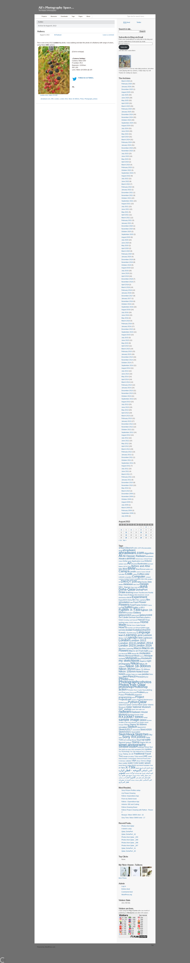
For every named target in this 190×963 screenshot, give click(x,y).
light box (138, 637)
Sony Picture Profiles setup (130, 790)
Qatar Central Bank (134, 705)
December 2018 (127, 279)
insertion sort (131, 627)
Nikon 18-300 (53, 95)
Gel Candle (123, 617)
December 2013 (127, 390)
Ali (120, 556)
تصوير (122, 772)
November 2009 (127, 496)
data (150, 582)
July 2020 (124, 240)
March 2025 (125, 106)
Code (128, 574)
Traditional (139, 753)
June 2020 (125, 243)
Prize (131, 692)
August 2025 (125, 92)
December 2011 (127, 457)
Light (130, 637)
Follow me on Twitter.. (86, 78)
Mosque (148, 655)
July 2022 (124, 178)
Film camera (141, 600)
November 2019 (127, 262)
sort (124, 740)
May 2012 (124, 443)
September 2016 (127, 307)
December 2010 (127, 482)
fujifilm (129, 607)
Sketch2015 (141, 727)
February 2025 (126, 109)
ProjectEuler (125, 699)
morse (142, 656)
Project (139, 697)
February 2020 (126, 254)
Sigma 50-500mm (138, 724)
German (131, 617)
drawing (129, 592)
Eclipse (131, 595)
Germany (140, 617)
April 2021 (125, 215)
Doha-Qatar (127, 589)
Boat (138, 569)
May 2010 (124, 488)
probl (134, 692)
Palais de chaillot (136, 674)
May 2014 (124, 377)
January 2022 (126, 190)
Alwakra (122, 558)
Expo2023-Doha (125, 600)
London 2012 (44, 95)
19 (126, 535)
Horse (129, 625)
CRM (142, 579)
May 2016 (124, 318)
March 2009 (125, 508)
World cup (135, 765)
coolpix (126, 579)
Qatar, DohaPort (127, 831)
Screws (149, 720)
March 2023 (125, 165)
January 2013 (126, 421)
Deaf (137, 584)
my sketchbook (129, 660)
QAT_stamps (125, 709)
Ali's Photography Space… (56, 7)
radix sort (142, 709)
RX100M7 (126, 717)
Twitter (139, 22)
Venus (138, 761)
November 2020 (127, 229)
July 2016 (124, 312)
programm (138, 695)
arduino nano (123, 564)
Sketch (132, 726)
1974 (140, 548)
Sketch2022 (135, 732)
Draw (122, 592)
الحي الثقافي (146, 771)
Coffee (140, 574)
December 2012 (127, 424)
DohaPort (141, 589)
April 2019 (125, 276)
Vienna (143, 761)
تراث (132, 773)
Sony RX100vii (133, 737)
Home (37, 16)
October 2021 (126, 198)
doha (143, 587)
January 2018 (126, 293)
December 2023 (127, 148)
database (128, 584)
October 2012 (126, 429)
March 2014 (125, 382)
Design (144, 584)
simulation (123, 727)
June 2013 (125, 407)
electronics (122, 597)
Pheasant (140, 676)
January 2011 (126, 480)
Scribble (121, 722)
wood (120, 765)
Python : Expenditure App (130, 802)
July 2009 (124, 505)
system (148, 749)
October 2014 (126, 363)
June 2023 (125, 156)
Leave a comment (108, 35)
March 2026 (125, 81)
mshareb (122, 658)
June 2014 (125, 374)
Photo (82, 99)
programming (125, 697)
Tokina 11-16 (128, 754)
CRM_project (148, 579)
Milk (129, 653)
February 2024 (126, 142)
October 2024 (126, 120)
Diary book (134, 587)
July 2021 (124, 206)
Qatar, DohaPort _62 (128, 834)
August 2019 (125, 268)
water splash (145, 763)
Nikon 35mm (127, 669)
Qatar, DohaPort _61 (128, 848)
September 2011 (127, 463)
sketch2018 (136, 730)
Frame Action (141, 605)
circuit (148, 572)
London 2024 (143, 645)
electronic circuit (143, 595)
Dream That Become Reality (143, 593)
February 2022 (126, 187)
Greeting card (128, 620)
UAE (145, 756)
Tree (121, 756)
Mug (139, 658)
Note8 (145, 672)
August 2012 (125, 435)
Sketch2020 (146, 729)
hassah (135, 620)
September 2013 (127, 399)
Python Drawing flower (129, 807)
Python (133, 702)
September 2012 (127, 432)
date (134, 584)
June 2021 (125, 209)
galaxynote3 (125, 615)
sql (142, 739)
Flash (135, 602)
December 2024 (127, 114)
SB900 (142, 720)
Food (132, 605)
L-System (129, 633)
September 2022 (127, 173)
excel (129, 597)
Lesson (147, 635)
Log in (123, 886)
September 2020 (127, 234)
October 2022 (126, 170)
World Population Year (146, 765)
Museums (54, 16)
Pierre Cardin (138, 690)
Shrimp (126, 725)
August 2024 (125, 126)
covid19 (137, 579)
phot (146, 677)
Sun (151, 747)
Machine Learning (126, 648)
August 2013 (125, 402)
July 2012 (124, 438)
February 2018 (126, 290)
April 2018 (125, 285)
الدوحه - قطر (133, 770)
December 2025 (127, 89)
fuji (122, 607)
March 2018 (125, 287)
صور (127, 775)
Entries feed (125, 889)
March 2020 (125, 251)
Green (121, 620)
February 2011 (126, 477)
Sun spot (122, 749)
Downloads (64, 16)
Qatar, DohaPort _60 (128, 851)
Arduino (148, 561)
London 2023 (127, 645)
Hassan (141, 619)
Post (123, 692)
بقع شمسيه (138, 773)
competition (128, 577)
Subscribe (124, 47)
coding (135, 574)
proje (133, 697)
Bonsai (142, 569)
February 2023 (126, 167)
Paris (151, 674)
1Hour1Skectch (126, 548)
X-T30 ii (122, 768)
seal (129, 722)
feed (126, 22)
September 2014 (127, 365)
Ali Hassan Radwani (134, 555)
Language (143, 632)
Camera (124, 571)
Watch (121, 763)
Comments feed (127, 892)
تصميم (128, 773)
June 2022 (125, 181)
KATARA (122, 630)
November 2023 (127, 151)
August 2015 (125, 335)
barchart (150, 564)
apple (129, 561)
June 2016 (125, 315)
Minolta (134, 653)
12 (126, 532)
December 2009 (127, 494)
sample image (129, 719)
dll (138, 587)
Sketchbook (127, 734)
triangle (125, 756)
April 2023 (125, 162)
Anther (125, 561)
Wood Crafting (126, 765)
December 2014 (127, 357)
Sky (150, 735)
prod (146, 692)
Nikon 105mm (127, 671)
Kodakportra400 (141, 629)
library (121, 638)
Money (122, 656)
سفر (149, 775)
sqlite (148, 739)
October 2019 (126, 265)
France (149, 605)
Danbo (144, 582)
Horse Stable (136, 625)
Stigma (142, 742)
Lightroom (147, 638)
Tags (73, 16)
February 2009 (126, 510)
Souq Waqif (136, 740)
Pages (81, 16)
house (142, 625)
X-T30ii (130, 767)
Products (129, 694)
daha (139, 582)
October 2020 (126, 231)
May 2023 (124, 159)
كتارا (128, 778)
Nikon (135, 663)
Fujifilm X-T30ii (129, 610)
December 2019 (127, 259)
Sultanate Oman (143, 747)
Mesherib (124, 653)
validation (128, 761)
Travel (148, 754)
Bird (125, 568)
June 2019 (125, 273)
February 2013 (126, 418)
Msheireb (131, 658)
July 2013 (124, 404)
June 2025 (125, 98)
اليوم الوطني (149, 773)
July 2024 (124, 128)
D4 (119, 582)
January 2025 (126, 112)
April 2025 (125, 103)
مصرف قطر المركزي (124, 781)
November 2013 (127, 393)
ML (138, 654)
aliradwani (149, 556)
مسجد (137, 780)
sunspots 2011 (140, 749)
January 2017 (126, 298)
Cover (131, 579)
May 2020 (124, 245)
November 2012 (127, 427)
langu (134, 633)
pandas (145, 674)
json (143, 627)
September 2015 (127, 332)
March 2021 (125, 218)
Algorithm (149, 553)
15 (141, 532)
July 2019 (124, 271)
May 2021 (124, 212)
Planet (144, 690)
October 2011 (126, 460)
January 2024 (126, 145)
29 (141, 537)
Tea (120, 751)
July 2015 (124, 338)
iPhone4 (138, 627)
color (146, 574)
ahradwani (129, 550)
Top (152, 945)
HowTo (123, 627)
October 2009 (126, 499)
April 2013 (125, 413)
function (129, 613)
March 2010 (125, 491)
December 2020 (127, 226)
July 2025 (124, 95)
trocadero (131, 756)
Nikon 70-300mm (143, 669)
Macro (138, 648)
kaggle (147, 627)
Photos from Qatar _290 (129, 837)
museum (146, 658)
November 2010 (127, 485)
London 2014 (144, 643)
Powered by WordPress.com (46, 947)
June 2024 (125, 131)
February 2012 (126, 452)
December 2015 (127, 329)
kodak (129, 629)
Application (136, 561)
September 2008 (127, 513)
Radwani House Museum (133, 713)
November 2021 (127, 195)
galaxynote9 (146, 615)
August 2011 (125, 466)
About (88, 16)
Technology (125, 751)
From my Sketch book (129, 799)
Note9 (122, 674)
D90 (52, 99)
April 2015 (125, 346)
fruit (120, 607)
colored (121, 577)
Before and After (140, 566)
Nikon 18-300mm (74, 99)
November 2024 (127, 117)
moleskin (144, 653)
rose (141, 714)
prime (127, 692)
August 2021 (125, 204)
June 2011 (125, 471)
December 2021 (127, 192)
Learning (130, 635)
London (56, 99)
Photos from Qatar (132, 685)
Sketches (142, 734)
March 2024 (125, 140)
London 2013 (127, 643)
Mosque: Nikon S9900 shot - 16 (132, 815)
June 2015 (125, 340)
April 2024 (125, 137)
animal (131, 558)
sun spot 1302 (129, 749)
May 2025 (124, 100)
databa (121, 584)
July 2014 (124, 371)
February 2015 (126, 351)
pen (125, 676)
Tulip (136, 756)
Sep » (124, 540)
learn (121, 635)
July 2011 (124, 469)
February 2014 (126, 385)
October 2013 (126, 396)
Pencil (131, 676)
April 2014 (125, 379)
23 (146, 535)
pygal (126, 702)
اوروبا (143, 773)
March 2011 (125, 474)
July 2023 (124, 153)
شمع (130, 775)
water (125, 763)
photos (95, 99)
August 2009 (125, 502)
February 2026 (126, 84)
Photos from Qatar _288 (129, 843)
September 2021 (127, 201)
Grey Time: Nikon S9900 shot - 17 (133, 818)
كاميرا (133, 777)
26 (126, 537)
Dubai (125, 595)
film (133, 600)
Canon (143, 572)
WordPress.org (126, 895)
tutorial (140, 756)
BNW (132, 568)
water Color (133, 763)
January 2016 (126, 326)
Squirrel (122, 742)
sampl (145, 717)
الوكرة (121, 770)
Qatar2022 (122, 705)
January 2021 (126, 223)
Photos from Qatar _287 (129, 845)
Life (125, 638)
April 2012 (125, 446)
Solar (120, 737)
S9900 (139, 717)
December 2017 (127, 296)
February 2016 (126, 324)
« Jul (120, 540)
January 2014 (126, 388)
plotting (149, 690)
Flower (142, 602)
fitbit (131, 602)
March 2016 (125, 321)
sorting (128, 740)
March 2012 (125, 449)
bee (129, 566)
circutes (122, 574)
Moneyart (129, 656)
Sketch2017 (125, 729)
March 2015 (125, 349)
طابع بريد (122, 775)
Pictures (130, 690)
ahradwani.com (45, 99)
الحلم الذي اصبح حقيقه (143, 768)
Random (131, 715)
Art (129, 563)
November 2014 (127, 360)
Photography (88, 99)
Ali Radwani (57, 35)
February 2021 (126, 220)
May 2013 (124, 410)
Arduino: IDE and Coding (130, 804)
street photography (132, 744)
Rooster (136, 714)
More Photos (123, 878)
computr (148, 577)
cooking (121, 579)
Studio (133, 746)
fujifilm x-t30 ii (138, 607)
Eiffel (135, 595)
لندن (124, 777)
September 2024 (127, 123)
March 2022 (125, 184)
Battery (121, 566)
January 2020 (126, 257)
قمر (137, 777)
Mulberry (41, 31)
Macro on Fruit (136, 650)
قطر (140, 777)
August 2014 (125, 368)
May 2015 (124, 343)
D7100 (132, 581)
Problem (141, 692)
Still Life (148, 742)
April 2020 (125, 248)
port (120, 692)
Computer (138, 576)
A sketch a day (126, 829)
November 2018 (127, 282)
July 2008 (124, 516)
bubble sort (149, 569)
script (126, 722)
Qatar (142, 702)
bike (121, 569)
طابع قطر (147, 778)
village (148, 761)
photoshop (126, 687)
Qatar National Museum (138, 707)
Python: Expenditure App (130, 796)
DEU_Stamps (124, 587)
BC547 (126, 566)
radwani (125, 712)
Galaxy (137, 612)
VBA (134, 761)
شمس (134, 775)
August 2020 (125, 237)
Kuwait (122, 632)
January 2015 (126, 354)
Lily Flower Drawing (128, 793)
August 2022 (125, 176)
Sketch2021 (125, 732)
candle (133, 571)
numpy (128, 674)
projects (134, 699)
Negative (143, 661)
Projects (44, 16)
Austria (134, 564)
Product (121, 695)
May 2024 (124, 134)
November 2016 (127, 301)
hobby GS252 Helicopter (132, 622)
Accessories (146, 548)
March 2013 (125, 416)
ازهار (151, 768)
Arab (142, 561)
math (145, 650)
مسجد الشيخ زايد (130, 780)
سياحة (138, 775)
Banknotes (142, 564)
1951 (136, 548)
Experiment (139, 597)
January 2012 (126, 455)
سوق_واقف (144, 775)
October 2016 (126, 304)
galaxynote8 (135, 615)
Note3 (139, 671)
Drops (121, 595)
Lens (139, 635)
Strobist (123, 746)
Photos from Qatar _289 (129, 840)
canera (138, 572)
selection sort (135, 722)
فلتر (143, 777)
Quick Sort (135, 709)
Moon (136, 655)
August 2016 (125, 310)
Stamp (135, 742)
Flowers (124, 604)
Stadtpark (128, 742)
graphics (147, 617)
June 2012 (125, 441)
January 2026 (126, 87)
